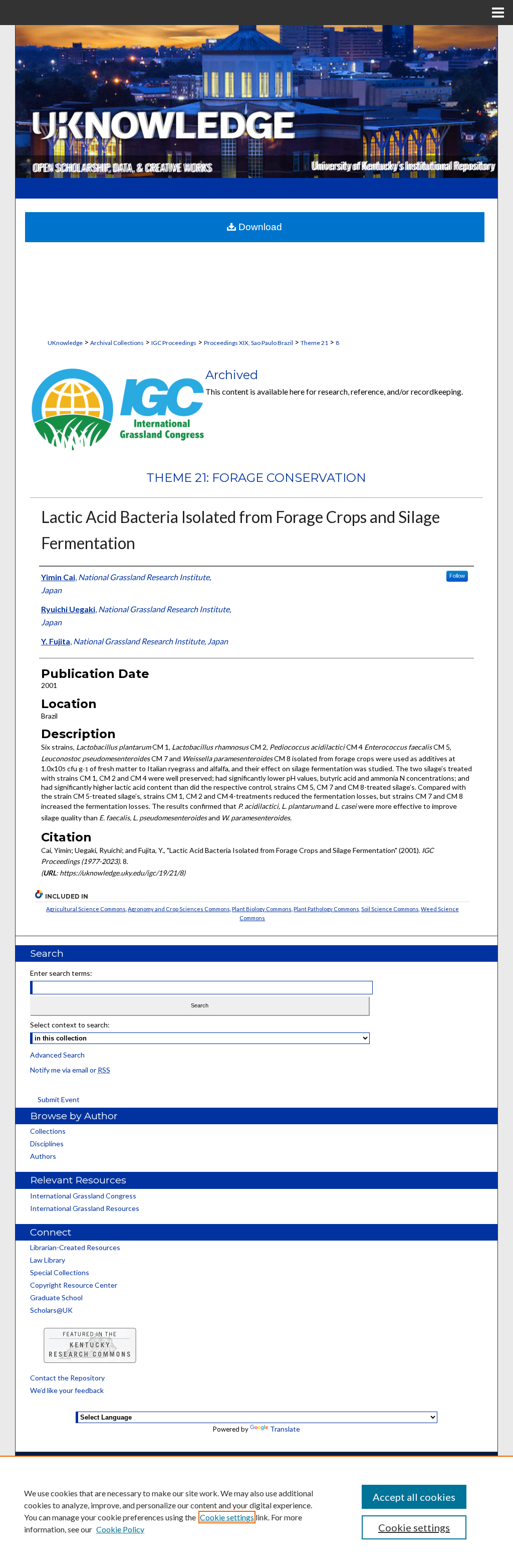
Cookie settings (227, 1517)
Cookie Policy (120, 1529)
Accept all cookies (414, 1497)
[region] (256, 1511)
